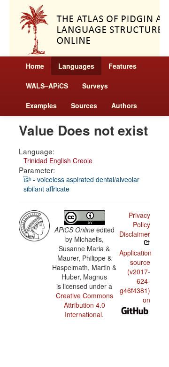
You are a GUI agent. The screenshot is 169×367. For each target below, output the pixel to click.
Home (35, 66)
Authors (124, 105)
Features (122, 66)
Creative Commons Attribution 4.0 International (84, 305)
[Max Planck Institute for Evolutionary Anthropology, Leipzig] (34, 224)
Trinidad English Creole (57, 160)
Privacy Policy (139, 219)
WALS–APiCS (47, 85)
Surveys (95, 85)
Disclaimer (134, 234)
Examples (41, 105)
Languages (76, 66)
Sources (84, 105)
